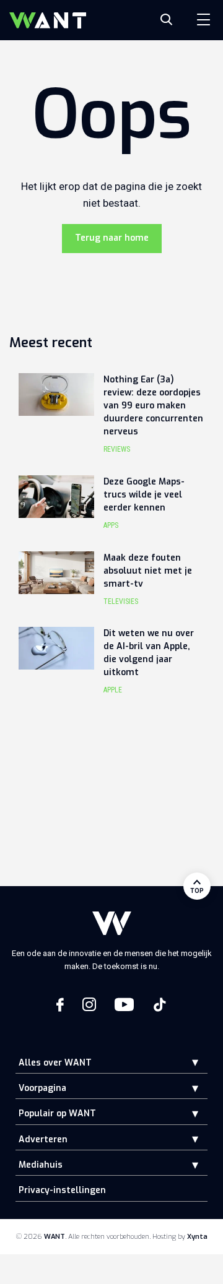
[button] (186, 1062)
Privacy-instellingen (62, 1190)
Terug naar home (112, 238)
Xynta (197, 1236)
